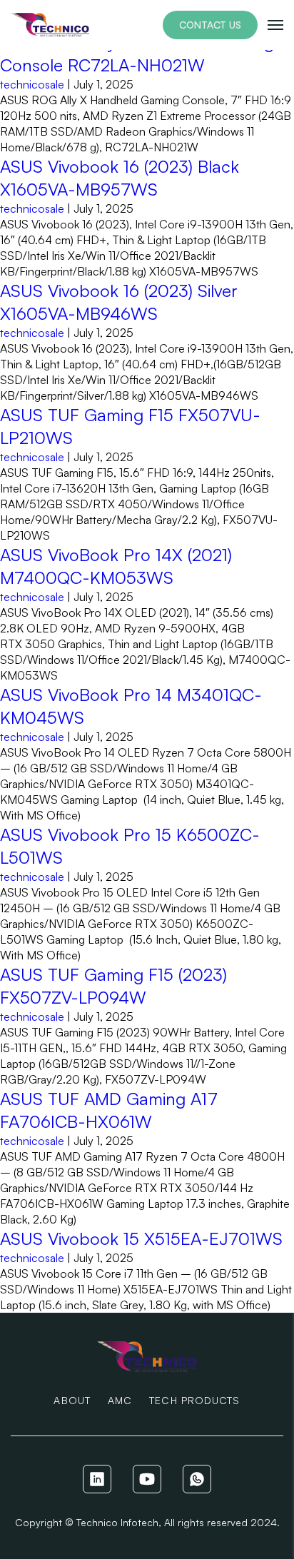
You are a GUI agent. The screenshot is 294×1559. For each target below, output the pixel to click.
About (72, 1400)
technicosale (32, 84)
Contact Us (210, 25)
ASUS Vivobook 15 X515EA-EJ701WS (141, 1238)
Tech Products (194, 1400)
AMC (120, 1400)
